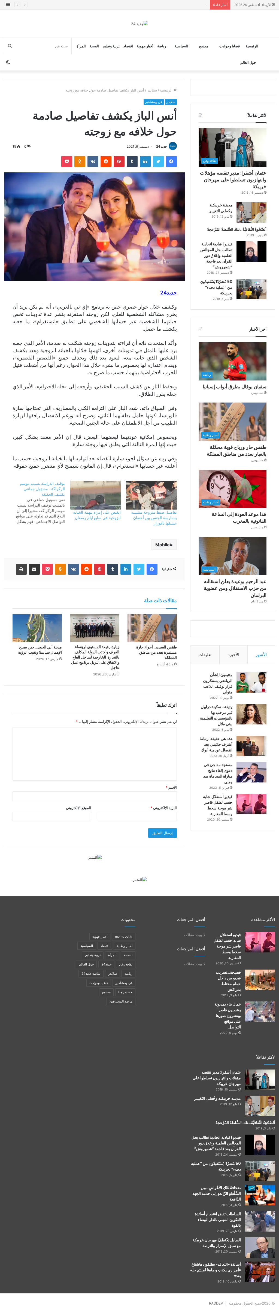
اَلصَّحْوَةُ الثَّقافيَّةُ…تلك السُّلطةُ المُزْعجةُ (236, 229)
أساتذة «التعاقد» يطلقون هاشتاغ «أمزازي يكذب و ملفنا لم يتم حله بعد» (215, 1270)
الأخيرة (233, 654)
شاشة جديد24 (91, 973)
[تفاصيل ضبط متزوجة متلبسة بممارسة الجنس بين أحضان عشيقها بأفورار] (151, 495)
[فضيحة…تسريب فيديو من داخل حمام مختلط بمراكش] (260, 980)
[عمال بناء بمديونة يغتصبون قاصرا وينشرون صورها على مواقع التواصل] (260, 1011)
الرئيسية (252, 46)
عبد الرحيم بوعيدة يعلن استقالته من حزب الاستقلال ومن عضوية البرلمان (235, 588)
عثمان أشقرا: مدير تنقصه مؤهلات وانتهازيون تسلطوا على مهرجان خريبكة (233, 179)
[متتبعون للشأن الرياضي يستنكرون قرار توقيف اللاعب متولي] (251, 682)
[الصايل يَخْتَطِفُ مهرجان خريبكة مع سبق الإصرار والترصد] (260, 1247)
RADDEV (216, 1303)
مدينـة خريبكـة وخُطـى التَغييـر (220, 208)
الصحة (94, 46)
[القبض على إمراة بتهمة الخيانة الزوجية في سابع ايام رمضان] (95, 495)
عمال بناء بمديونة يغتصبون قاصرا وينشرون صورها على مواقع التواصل (227, 1015)
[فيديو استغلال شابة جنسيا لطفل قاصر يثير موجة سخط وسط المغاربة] (251, 804)
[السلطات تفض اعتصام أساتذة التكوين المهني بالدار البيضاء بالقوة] (260, 1221)
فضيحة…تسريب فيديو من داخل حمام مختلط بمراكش (228, 981)
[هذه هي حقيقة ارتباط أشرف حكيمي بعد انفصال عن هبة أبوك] (251, 746)
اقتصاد (128, 46)
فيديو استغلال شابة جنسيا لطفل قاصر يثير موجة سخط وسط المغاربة (217, 805)
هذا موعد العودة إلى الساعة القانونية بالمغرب (239, 517)
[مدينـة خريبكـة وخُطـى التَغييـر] (251, 212)
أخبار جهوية (145, 46)
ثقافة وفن (125, 964)
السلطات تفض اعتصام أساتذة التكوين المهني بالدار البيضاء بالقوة (218, 1219)
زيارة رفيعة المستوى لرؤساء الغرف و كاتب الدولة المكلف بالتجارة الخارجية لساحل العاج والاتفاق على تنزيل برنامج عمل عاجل (94, 657)
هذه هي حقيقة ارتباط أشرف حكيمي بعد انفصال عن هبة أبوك (216, 744)
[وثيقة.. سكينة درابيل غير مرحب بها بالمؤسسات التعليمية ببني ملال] (251, 714)
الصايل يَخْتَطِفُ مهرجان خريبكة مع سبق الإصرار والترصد (217, 1242)
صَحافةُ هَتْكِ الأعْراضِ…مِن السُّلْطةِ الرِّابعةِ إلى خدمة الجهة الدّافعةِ (216, 1193)
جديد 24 (161, 146)
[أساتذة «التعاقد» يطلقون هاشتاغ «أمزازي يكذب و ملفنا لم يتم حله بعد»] (260, 1272)
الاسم (171, 787)
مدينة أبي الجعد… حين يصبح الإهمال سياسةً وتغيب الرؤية (40, 649)
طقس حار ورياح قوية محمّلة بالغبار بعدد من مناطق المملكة (163, 4)
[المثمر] (95, 857)
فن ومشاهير (153, 102)
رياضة (161, 46)
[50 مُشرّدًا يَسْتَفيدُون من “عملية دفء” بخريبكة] (251, 289)
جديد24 (106, 964)
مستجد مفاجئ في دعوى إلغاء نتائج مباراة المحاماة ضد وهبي (217, 773)
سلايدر (152, 90)
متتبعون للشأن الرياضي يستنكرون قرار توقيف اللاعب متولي (217, 683)
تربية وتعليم (111, 46)
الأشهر (261, 654)
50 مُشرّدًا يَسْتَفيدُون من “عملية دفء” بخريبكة (216, 287)
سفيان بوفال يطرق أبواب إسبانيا (234, 386)
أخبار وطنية (124, 946)
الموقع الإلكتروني (78, 808)
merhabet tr (123, 936)
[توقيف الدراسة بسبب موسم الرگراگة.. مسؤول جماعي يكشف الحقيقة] (37, 502)
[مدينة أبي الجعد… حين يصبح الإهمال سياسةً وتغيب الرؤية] (37, 628)
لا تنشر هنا (125, 992)
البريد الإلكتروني (163, 808)
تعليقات (204, 654)
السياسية (181, 46)
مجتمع (203, 46)
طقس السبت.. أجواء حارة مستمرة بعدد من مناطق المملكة (156, 652)
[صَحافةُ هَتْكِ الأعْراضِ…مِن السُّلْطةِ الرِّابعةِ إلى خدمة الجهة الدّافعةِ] (260, 1195)
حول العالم (248, 62)
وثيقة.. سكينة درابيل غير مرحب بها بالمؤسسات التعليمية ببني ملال (216, 715)
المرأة (81, 46)
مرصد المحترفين (121, 1001)
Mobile (162, 544)
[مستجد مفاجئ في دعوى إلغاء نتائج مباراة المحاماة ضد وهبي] (251, 772)
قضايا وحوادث (229, 46)
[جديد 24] (139, 24)
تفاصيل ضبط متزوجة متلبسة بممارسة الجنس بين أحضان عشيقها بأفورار (154, 517)
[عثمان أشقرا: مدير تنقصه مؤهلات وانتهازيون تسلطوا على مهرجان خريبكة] (260, 1080)
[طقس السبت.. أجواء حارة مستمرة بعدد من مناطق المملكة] (152, 628)
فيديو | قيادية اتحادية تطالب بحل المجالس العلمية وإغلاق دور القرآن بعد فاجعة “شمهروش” (216, 255)
